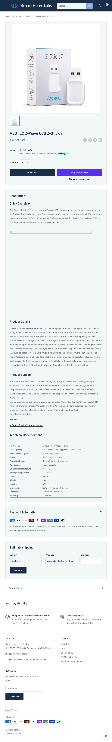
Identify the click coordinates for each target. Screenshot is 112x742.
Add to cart (32, 172)
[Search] (89, 6)
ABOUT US (65, 648)
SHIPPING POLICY (69, 657)
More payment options (80, 179)
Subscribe (14, 696)
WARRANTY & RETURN (71, 661)
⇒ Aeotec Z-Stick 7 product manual (26, 425)
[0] (105, 5)
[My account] (99, 5)
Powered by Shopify (13, 733)
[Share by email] (100, 140)
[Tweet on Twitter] (95, 140)
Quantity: (14, 162)
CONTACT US (67, 652)
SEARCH (65, 644)
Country (13, 554)
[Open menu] (6, 6)
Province (49, 554)
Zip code (85, 554)
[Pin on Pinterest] (90, 140)
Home (8, 16)
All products (18, 16)
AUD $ (9, 710)
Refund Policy (15, 588)
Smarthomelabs (17, 140)
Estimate (18, 570)
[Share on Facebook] (85, 140)
